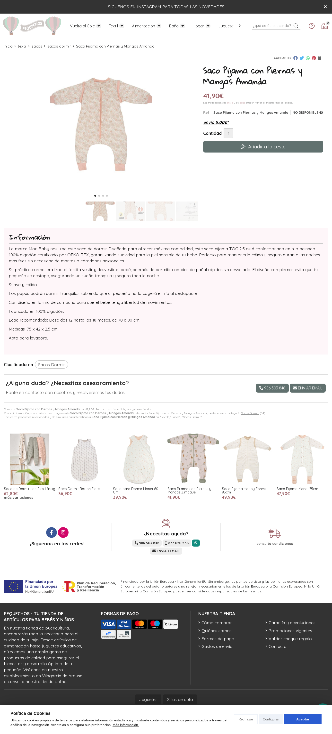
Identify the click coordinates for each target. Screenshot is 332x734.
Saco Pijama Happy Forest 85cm (244, 490)
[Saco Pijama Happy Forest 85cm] (247, 459)
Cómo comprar (216, 622)
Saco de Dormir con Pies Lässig (29, 489)
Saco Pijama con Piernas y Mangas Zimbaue (189, 490)
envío (230, 102)
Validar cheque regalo (290, 638)
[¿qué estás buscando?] (276, 25)
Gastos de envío (217, 646)
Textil (113, 26)
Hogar (198, 26)
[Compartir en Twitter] (302, 58)
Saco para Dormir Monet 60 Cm (135, 490)
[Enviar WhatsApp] (195, 543)
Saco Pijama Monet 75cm (297, 489)
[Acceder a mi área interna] (311, 26)
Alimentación (143, 26)
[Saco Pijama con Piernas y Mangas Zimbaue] (193, 459)
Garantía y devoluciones (292, 622)
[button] (95, 196)
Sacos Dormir (250, 413)
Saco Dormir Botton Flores (79, 489)
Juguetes (226, 26)
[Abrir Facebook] (51, 532)
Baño (174, 26)
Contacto (278, 646)
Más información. (126, 725)
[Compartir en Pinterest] (314, 58)
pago (242, 102)
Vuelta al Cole (82, 26)
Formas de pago (217, 638)
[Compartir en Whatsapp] (308, 58)
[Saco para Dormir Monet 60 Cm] (139, 459)
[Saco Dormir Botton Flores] (84, 459)
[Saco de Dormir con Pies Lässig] (29, 459)
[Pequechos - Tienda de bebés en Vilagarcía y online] (32, 25)
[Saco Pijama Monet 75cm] (302, 459)
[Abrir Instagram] (63, 532)
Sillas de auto (180, 699)
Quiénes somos (216, 630)
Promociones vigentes (290, 630)
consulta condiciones (274, 544)
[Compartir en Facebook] (295, 58)
